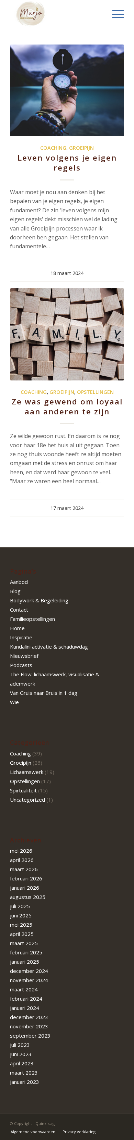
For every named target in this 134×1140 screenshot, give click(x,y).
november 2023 (29, 1026)
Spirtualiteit (23, 790)
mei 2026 (21, 850)
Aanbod (19, 581)
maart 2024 (24, 989)
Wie (14, 702)
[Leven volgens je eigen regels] (67, 90)
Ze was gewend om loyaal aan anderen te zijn (67, 406)
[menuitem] (114, 13)
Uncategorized (27, 799)
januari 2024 (24, 1007)
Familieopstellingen (32, 618)
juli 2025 (20, 906)
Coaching (53, 148)
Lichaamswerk (26, 771)
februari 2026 (26, 878)
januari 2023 (24, 1081)
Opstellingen (95, 392)
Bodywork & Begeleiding (39, 600)
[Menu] (114, 13)
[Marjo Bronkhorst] (55, 13)
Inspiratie (21, 637)
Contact (19, 609)
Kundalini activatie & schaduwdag (49, 646)
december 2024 (29, 970)
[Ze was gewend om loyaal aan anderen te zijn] (67, 334)
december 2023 (29, 1017)
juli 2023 (20, 1044)
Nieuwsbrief (24, 655)
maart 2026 (24, 869)
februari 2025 (26, 952)
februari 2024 (26, 998)
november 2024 (29, 980)
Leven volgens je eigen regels (67, 162)
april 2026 (22, 859)
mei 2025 (21, 924)
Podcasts (21, 665)
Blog (15, 591)
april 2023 (22, 1063)
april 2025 (22, 933)
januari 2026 (24, 887)
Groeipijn (81, 148)
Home (17, 628)
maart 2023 (24, 1072)
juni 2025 (21, 915)
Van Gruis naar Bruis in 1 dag (43, 692)
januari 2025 (24, 961)
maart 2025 (24, 943)
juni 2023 (21, 1054)
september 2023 (30, 1035)
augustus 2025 (27, 896)
